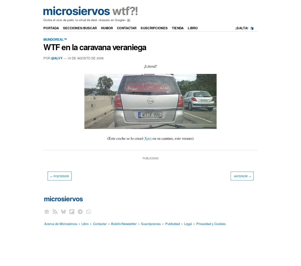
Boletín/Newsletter (124, 223)
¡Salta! (242, 28)
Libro (193, 28)
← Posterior (59, 176)
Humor (107, 28)
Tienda (178, 28)
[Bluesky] (63, 211)
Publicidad (172, 223)
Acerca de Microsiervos (60, 223)
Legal (188, 223)
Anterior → (242, 176)
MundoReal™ (55, 39)
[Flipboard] (71, 211)
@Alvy (57, 58)
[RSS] (55, 211)
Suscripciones (154, 28)
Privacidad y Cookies (211, 223)
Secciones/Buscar (80, 28)
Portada (51, 28)
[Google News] (46, 211)
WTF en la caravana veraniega (94, 47)
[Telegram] (80, 211)
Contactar (127, 28)
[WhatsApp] (88, 211)
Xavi (148, 138)
